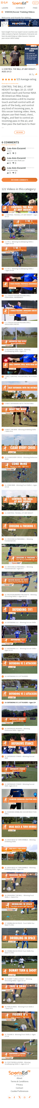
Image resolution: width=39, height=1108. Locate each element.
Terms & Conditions (19, 1081)
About (19, 1078)
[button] (32, 75)
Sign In (35, 3)
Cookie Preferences (19, 1091)
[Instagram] (24, 1097)
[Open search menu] (4, 3)
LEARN (5, 8)
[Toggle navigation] (7, 2)
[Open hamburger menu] (1, 2)
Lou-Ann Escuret (16, 148)
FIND (35, 8)
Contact (19, 1087)
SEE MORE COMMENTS (19, 180)
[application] (19, 55)
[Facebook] (14, 1097)
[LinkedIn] (9, 1097)
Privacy (19, 1084)
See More (19, 132)
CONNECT (20, 8)
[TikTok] (29, 1097)
